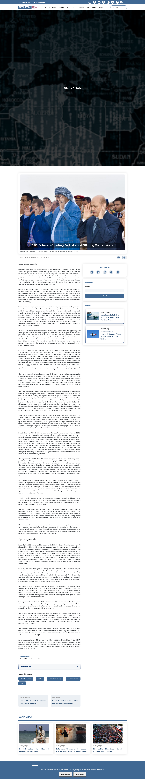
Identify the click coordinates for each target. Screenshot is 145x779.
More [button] (101, 7)
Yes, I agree (65, 774)
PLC (22, 683)
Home (47, 7)
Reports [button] (61, 7)
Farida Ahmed (25, 656)
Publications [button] (91, 7)
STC (39, 679)
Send (105, 296)
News (54, 7)
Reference (26, 666)
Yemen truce (73, 679)
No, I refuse (80, 774)
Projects (81, 7)
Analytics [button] (71, 7)
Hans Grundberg (55, 679)
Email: (87, 287)
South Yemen (26, 679)
